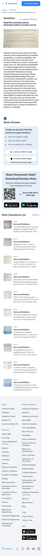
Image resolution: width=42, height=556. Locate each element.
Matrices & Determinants (27, 450)
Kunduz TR (6, 420)
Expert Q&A (6, 434)
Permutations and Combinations (29, 481)
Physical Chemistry (9, 467)
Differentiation (28, 469)
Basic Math (26, 420)
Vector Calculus (28, 455)
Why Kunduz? (27, 502)
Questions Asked (8, 416)
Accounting (6, 498)
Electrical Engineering (10, 520)
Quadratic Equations (30, 409)
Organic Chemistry (9, 471)
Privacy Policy (27, 516)
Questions (12, 10)
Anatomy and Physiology (7, 524)
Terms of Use (27, 520)
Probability (26, 435)
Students (5, 412)
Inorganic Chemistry (10, 475)
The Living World (28, 428)
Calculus (5, 452)
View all (35, 215)
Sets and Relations (21, 224)
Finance (5, 502)
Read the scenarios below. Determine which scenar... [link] (19, 12)
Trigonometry (27, 476)
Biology (5, 479)
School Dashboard (9, 442)
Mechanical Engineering (6, 511)
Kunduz (4, 10)
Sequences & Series (30, 416)
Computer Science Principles (9, 487)
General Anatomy (29, 439)
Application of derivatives (27, 460)
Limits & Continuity (29, 424)
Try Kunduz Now (31, 3)
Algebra (5, 448)
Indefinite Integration (30, 492)
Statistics (5, 456)
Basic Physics (27, 431)
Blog (24, 506)
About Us (25, 499)
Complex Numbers (29, 472)
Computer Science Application (9, 493)
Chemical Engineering (10, 516)
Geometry (6, 459)
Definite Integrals (29, 465)
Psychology (6, 506)
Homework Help (8, 409)
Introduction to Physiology (28, 487)
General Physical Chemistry (29, 444)
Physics (5, 463)
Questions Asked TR (10, 424)
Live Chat (5, 438)
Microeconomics (8, 482)
